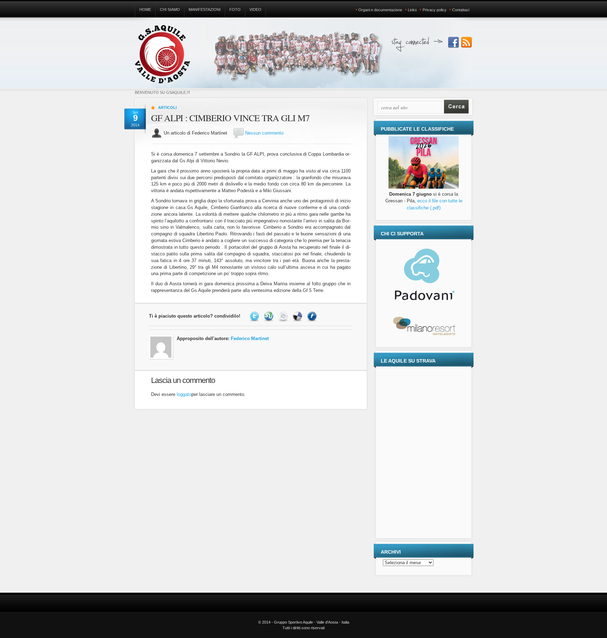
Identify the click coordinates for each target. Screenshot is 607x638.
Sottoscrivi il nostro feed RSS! (466, 42)
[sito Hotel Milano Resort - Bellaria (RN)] (423, 334)
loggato (184, 394)
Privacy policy (434, 10)
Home (145, 9)
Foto (235, 9)
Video (255, 9)
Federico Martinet (250, 338)
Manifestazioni (205, 9)
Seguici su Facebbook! (453, 42)
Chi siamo (170, 9)
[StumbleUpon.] (269, 316)
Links (412, 10)
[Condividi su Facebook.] (312, 316)
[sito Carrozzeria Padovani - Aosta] (423, 299)
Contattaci (460, 10)
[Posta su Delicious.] (298, 316)
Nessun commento (264, 133)
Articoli (167, 107)
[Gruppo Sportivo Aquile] (162, 57)
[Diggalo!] (284, 316)
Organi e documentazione (380, 10)
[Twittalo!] (255, 316)
